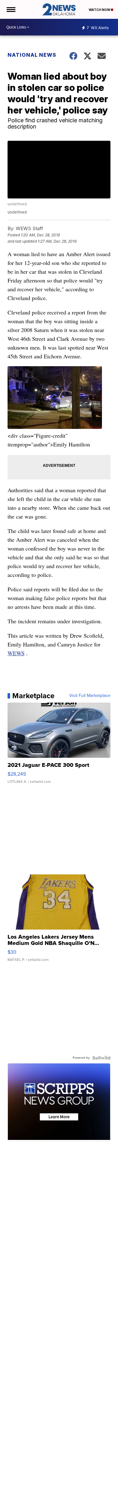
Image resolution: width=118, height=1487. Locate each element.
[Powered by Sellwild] (101, 1058)
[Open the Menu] (10, 9)
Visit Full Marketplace (89, 695)
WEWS (16, 653)
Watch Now (100, 10)
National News (32, 55)
